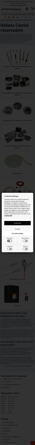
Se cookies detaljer (17, 233)
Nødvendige (10, 238)
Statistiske (25, 246)
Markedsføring (25, 238)
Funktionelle (10, 246)
